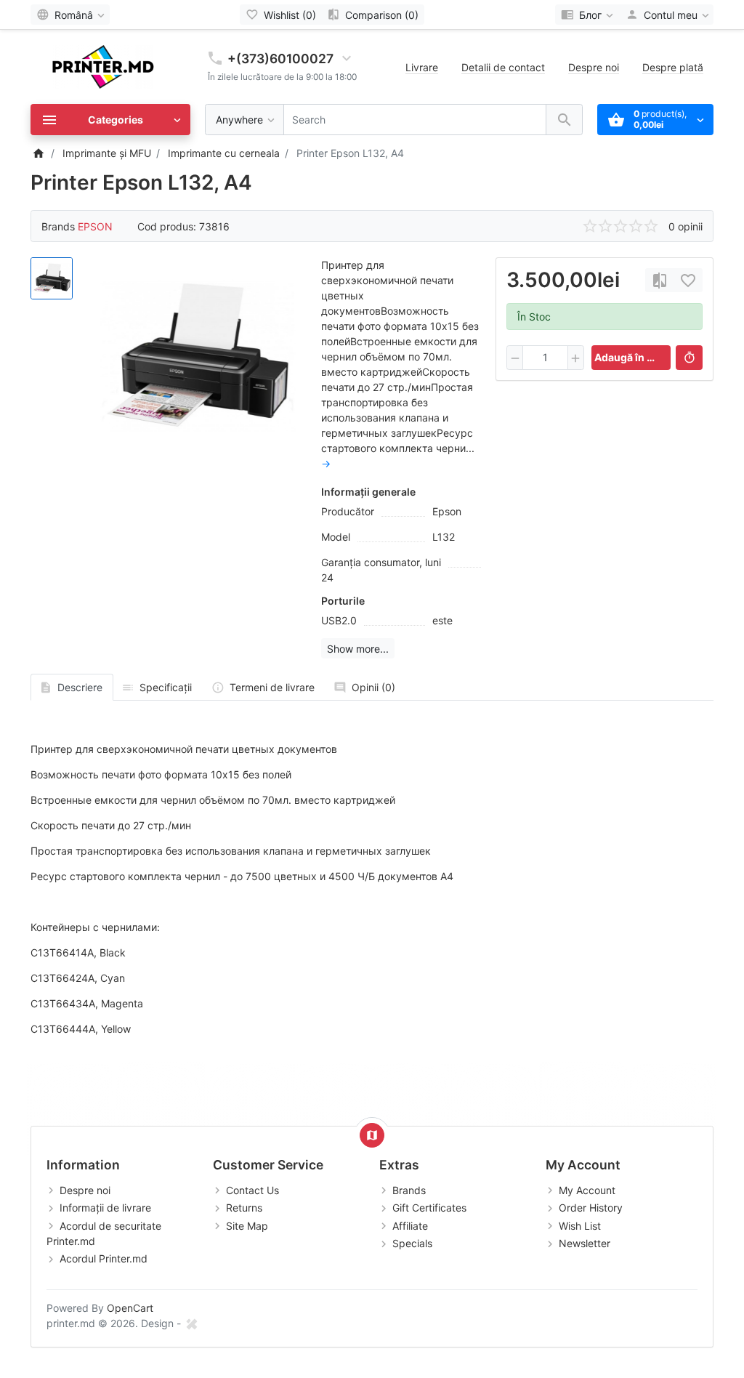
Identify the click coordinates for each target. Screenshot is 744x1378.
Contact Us (252, 1190)
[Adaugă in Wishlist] (688, 280)
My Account (587, 1190)
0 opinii (685, 226)
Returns (244, 1207)
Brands (409, 1190)
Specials (412, 1243)
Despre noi (593, 67)
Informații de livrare (105, 1207)
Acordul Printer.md (103, 1258)
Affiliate (410, 1226)
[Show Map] (372, 1135)
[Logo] (103, 66)
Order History (591, 1207)
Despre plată (672, 67)
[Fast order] (689, 357)
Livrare (421, 67)
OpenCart (130, 1308)
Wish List (580, 1226)
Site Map (247, 1226)
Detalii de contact (503, 67)
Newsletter (584, 1243)
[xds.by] (191, 1323)
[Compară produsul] (659, 280)
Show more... (358, 648)
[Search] (564, 119)
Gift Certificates (429, 1207)
